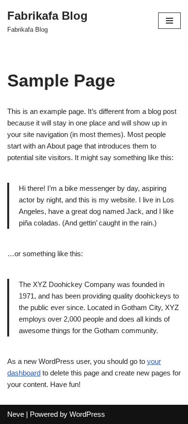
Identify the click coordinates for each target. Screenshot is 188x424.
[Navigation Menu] (169, 20)
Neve (15, 414)
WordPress (87, 414)
